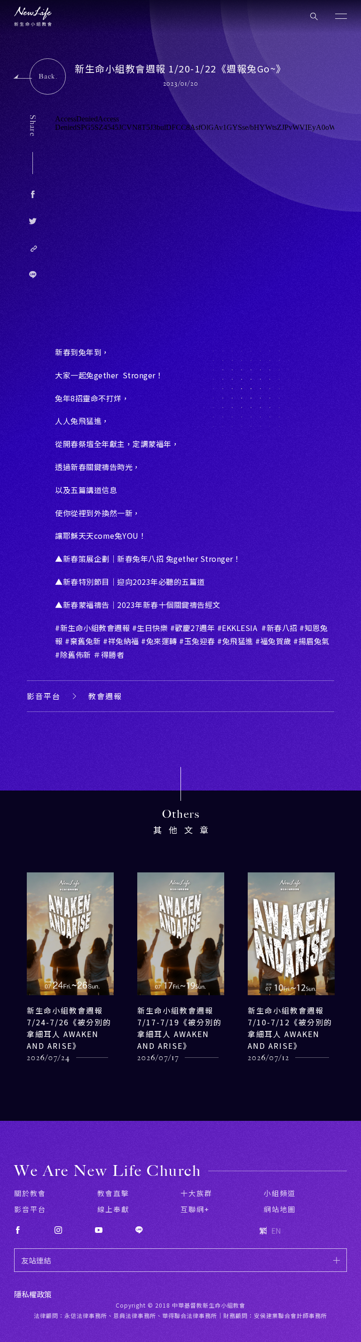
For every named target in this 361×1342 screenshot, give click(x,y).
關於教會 (30, 1193)
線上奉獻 (113, 1209)
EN (276, 1230)
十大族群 (196, 1193)
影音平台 (44, 696)
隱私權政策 (33, 1294)
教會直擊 (113, 1193)
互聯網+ (195, 1209)
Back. (48, 76)
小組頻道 (280, 1193)
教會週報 (105, 696)
